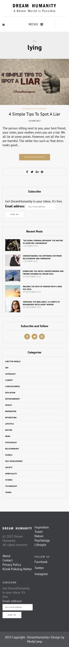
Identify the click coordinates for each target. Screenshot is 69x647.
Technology (11, 486)
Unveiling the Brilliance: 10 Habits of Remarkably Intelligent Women (41, 303)
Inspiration (10, 411)
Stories (8, 480)
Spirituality (11, 473)
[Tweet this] (32, 171)
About (6, 556)
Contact (8, 560)
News (7, 436)
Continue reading (34, 157)
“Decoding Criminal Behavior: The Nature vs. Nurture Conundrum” (43, 241)
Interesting (28, 109)
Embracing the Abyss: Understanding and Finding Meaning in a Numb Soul (43, 272)
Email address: (15, 206)
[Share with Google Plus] (37, 171)
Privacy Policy (12, 565)
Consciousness (12, 386)
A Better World (12, 361)
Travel (8, 492)
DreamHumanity (38, 637)
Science (8, 455)
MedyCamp (34, 641)
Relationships (12, 448)
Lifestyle (9, 423)
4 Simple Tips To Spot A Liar (34, 114)
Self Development (14, 461)
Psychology (41, 109)
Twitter (39, 568)
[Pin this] (42, 171)
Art (7, 367)
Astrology (10, 374)
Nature (8, 430)
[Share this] (27, 171)
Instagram (41, 574)
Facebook (40, 562)
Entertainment (12, 399)
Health (8, 405)
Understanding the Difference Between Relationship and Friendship (42, 257)
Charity (9, 380)
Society (8, 467)
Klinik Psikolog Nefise (17, 569)
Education (10, 392)
